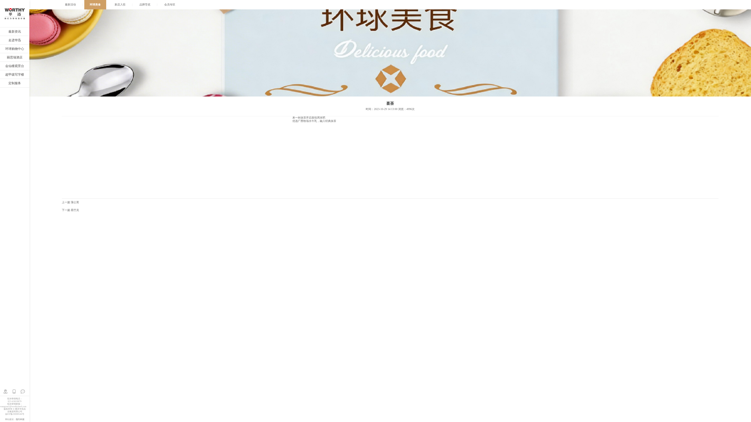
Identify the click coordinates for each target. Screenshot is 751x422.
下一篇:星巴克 (70, 210)
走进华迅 (14, 40)
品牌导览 (144, 4)
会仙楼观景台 (14, 66)
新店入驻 (120, 4)
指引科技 (20, 419)
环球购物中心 (14, 48)
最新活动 (70, 4)
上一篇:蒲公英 (70, 202)
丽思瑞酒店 (14, 57)
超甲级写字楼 (14, 74)
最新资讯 (14, 31)
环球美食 (95, 4)
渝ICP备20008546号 (14, 414)
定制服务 (14, 83)
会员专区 (169, 4)
